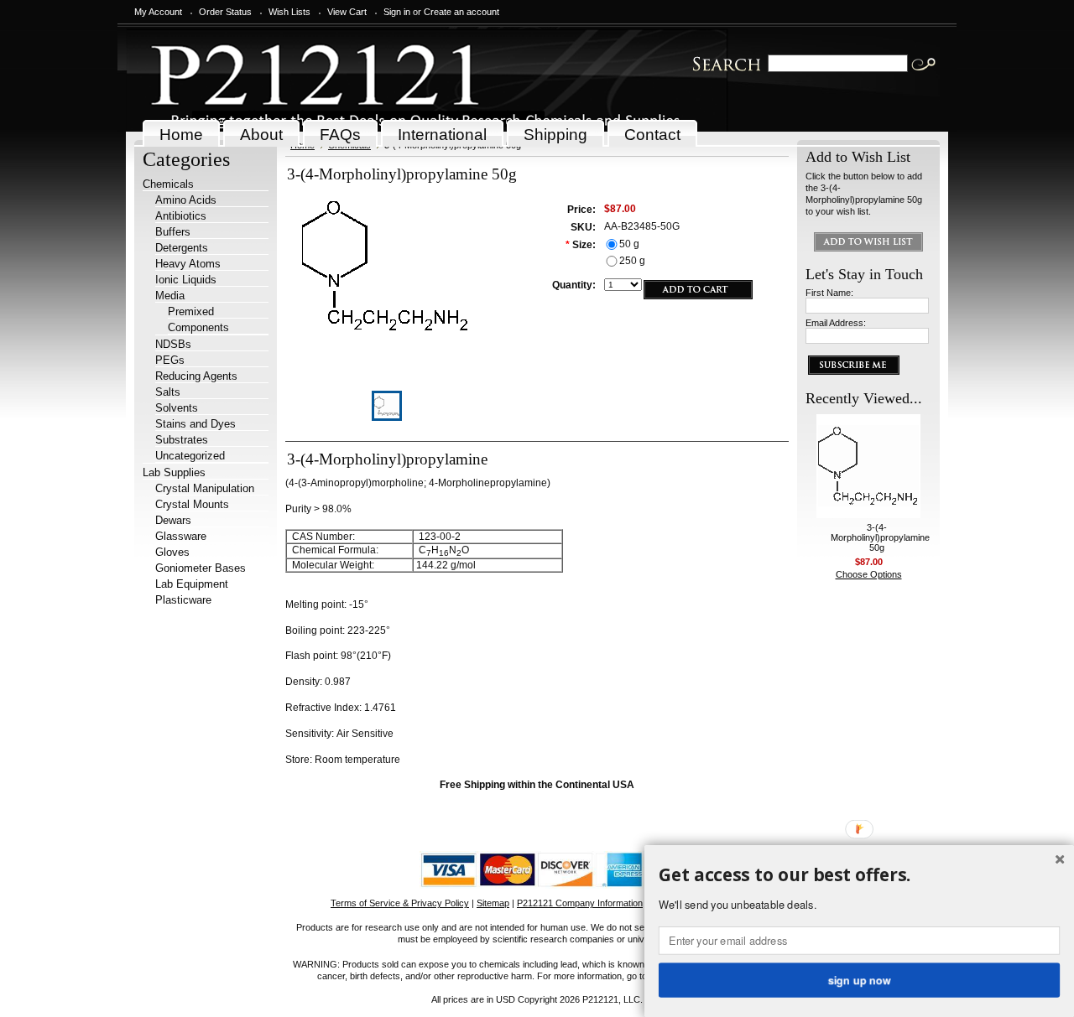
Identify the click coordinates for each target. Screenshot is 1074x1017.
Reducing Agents (196, 376)
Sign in (396, 12)
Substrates (181, 439)
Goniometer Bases (200, 568)
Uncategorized (190, 455)
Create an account (461, 12)
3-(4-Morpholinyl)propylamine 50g (880, 537)
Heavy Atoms (188, 263)
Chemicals (168, 184)
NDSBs (173, 344)
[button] (859, 875)
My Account (158, 12)
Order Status (225, 12)
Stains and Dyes (195, 424)
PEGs (170, 360)
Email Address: (836, 323)
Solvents (176, 408)
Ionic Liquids (185, 279)
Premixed (191, 311)
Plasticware (183, 600)
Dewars (173, 520)
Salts (167, 392)
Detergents (181, 247)
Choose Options (869, 574)
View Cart (347, 12)
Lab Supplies (174, 472)
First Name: (829, 293)
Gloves (172, 552)
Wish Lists (289, 12)
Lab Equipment (191, 584)
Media (170, 295)
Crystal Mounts (192, 504)
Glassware (180, 536)
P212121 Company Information (580, 903)
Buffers (172, 232)
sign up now (859, 979)
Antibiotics (180, 216)
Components (198, 327)
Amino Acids (185, 200)
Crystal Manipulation (204, 488)
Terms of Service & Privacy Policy (400, 903)
